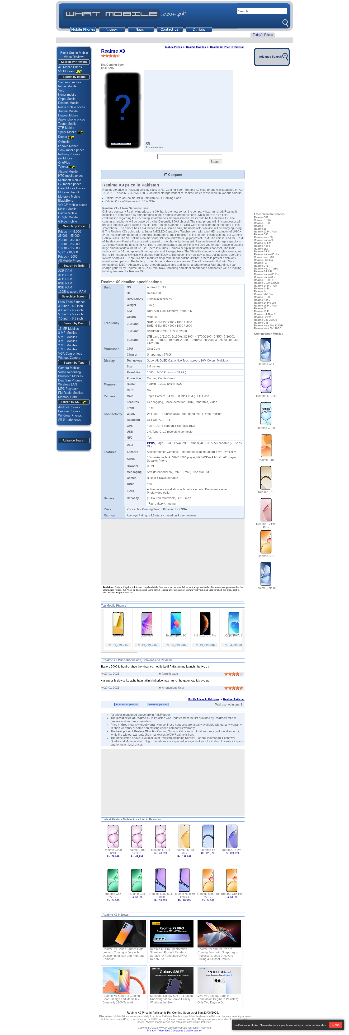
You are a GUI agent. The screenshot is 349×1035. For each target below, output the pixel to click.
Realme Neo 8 (262, 245)
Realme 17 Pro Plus (265, 231)
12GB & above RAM (72, 291)
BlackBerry (65, 200)
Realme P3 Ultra (263, 260)
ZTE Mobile (66, 128)
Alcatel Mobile (68, 171)
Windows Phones (70, 415)
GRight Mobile (68, 217)
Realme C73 (261, 265)
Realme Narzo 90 (264, 240)
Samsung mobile (69, 82)
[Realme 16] (208, 836)
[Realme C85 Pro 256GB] (208, 880)
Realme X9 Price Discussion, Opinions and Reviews (137, 660)
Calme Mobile (67, 213)
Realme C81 (261, 217)
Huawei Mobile (68, 115)
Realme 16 (208, 850)
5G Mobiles (66, 71)
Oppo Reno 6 (234, 635)
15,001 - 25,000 (69, 244)
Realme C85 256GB (113, 895)
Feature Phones (69, 411)
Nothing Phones (69, 154)
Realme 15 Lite (262, 242)
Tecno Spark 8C (176, 635)
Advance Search (74, 440)
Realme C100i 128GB (136, 851)
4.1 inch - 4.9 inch (70, 310)
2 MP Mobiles (67, 345)
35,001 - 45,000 (69, 235)
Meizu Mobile (67, 209)
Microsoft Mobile (69, 180)
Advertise (163, 1030)
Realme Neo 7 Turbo (266, 268)
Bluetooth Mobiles (70, 376)
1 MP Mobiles (67, 349)
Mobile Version (193, 1030)
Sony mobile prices (71, 150)
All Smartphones (69, 419)
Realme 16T (261, 228)
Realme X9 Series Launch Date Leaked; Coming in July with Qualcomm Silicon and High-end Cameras (124, 950)
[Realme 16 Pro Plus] (184, 836)
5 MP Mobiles (67, 337)
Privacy (151, 1030)
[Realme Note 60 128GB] (184, 880)
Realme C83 (261, 234)
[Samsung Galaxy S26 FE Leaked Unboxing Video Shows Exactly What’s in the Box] (171, 980)
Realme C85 (137, 894)
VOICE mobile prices (72, 205)
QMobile (64, 142)
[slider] (110, 56)
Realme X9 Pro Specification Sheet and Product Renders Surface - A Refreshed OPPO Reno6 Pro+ (168, 950)
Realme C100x (262, 220)
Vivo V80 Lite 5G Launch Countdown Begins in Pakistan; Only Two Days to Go (218, 997)
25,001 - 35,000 (69, 240)
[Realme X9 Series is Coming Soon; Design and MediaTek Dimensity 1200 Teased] (124, 980)
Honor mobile (67, 94)
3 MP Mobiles (67, 341)
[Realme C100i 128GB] (137, 836)
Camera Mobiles (69, 368)
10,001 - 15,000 (69, 248)
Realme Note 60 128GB (184, 895)
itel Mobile (65, 158)
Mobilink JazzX (68, 192)
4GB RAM (65, 279)
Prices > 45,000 (69, 231)
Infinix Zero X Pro (205, 635)
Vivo (61, 90)
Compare (174, 174)
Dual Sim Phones (70, 380)
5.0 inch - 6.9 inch (70, 314)
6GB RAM (65, 283)
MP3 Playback (68, 388)
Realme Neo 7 (262, 299)
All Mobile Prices (69, 260)
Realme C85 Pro (232, 894)
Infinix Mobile (67, 86)
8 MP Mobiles (67, 332)
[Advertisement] (173, 782)
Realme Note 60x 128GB (160, 895)
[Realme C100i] (161, 836)
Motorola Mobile (69, 196)
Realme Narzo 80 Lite (266, 254)
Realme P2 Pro (262, 317)
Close (336, 1025)
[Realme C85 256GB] (113, 880)
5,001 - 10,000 (68, 252)
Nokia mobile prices (71, 107)
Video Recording (69, 372)
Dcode (62, 137)
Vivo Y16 (118, 635)
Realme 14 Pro (262, 288)
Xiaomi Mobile (68, 111)
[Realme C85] (137, 880)
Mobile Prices (173, 47)
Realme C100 (262, 223)
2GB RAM (65, 271)
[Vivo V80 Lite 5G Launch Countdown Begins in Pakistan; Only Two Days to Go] (219, 980)
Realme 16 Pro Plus (184, 851)
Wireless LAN (67, 384)
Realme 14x (261, 291)
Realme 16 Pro (231, 850)
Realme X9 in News (116, 914)
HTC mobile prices (71, 175)
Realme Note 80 (263, 237)
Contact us (177, 1030)
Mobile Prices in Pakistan (203, 699)
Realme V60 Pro (263, 294)
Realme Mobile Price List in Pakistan (136, 819)
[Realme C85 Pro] (232, 880)
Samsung (172, 268)
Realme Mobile (68, 103)
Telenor (63, 166)
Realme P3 (260, 262)
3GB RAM (65, 275)
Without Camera (69, 357)
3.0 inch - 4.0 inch (70, 306)
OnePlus (64, 162)
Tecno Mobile (67, 123)
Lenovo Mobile (68, 146)
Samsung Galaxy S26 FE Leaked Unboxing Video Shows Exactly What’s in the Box (171, 997)
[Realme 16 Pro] (232, 836)
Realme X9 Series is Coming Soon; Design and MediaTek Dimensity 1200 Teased (121, 997)
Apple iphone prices (71, 119)
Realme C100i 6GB (113, 851)
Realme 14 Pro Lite (265, 302)
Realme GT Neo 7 (264, 314)
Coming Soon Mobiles (268, 333)
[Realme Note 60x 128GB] (161, 880)
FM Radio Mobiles (70, 393)
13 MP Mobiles (68, 328)
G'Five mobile (67, 221)
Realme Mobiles (196, 47)
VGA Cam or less (70, 353)
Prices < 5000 (67, 256)
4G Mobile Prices (70, 67)
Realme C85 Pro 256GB (208, 895)
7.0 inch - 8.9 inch (70, 318)
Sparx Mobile (67, 132)
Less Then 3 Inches (71, 302)
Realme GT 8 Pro (264, 271)
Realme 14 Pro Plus (265, 285)
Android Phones (69, 407)
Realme (220, 718)
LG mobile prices (69, 184)
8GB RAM (65, 287)
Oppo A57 (147, 635)
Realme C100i (160, 850)
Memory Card (67, 397)
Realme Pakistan (234, 699)
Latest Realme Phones (269, 214)
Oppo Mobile (66, 99)
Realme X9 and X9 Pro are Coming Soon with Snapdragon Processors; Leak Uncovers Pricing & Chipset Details (218, 950)
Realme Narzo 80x (265, 277)
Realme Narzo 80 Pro (266, 274)
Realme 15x (261, 248)
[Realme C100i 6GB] (113, 836)
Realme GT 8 (261, 251)
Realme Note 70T (264, 257)
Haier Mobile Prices (71, 188)
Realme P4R (261, 225)
